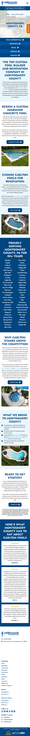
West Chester (18, 437)
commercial (5, 89)
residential (21, 88)
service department (6, 368)
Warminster (11, 437)
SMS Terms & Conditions (19, 729)
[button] (27, 3)
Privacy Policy (21, 728)
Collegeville (17, 435)
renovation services (19, 196)
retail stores (17, 368)
